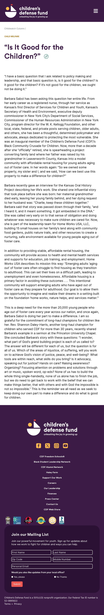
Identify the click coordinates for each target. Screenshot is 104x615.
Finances (52, 494)
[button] (47, 56)
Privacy (18, 603)
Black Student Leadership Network (52, 462)
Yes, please (19, 576)
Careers (52, 483)
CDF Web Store (52, 509)
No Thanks (62, 576)
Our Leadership (52, 488)
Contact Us (52, 504)
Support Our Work (52, 478)
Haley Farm (52, 472)
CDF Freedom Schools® (52, 456)
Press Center (52, 499)
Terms (7, 603)
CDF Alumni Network (52, 467)
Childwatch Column (14, 28)
